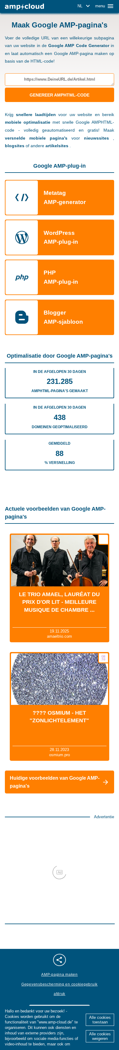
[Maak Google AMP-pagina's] (24, 7)
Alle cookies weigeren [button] (100, 1036)
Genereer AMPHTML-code (59, 95)
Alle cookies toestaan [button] (100, 1019)
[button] (85, 6)
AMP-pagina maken (59, 974)
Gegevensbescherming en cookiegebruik (59, 984)
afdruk (59, 994)
